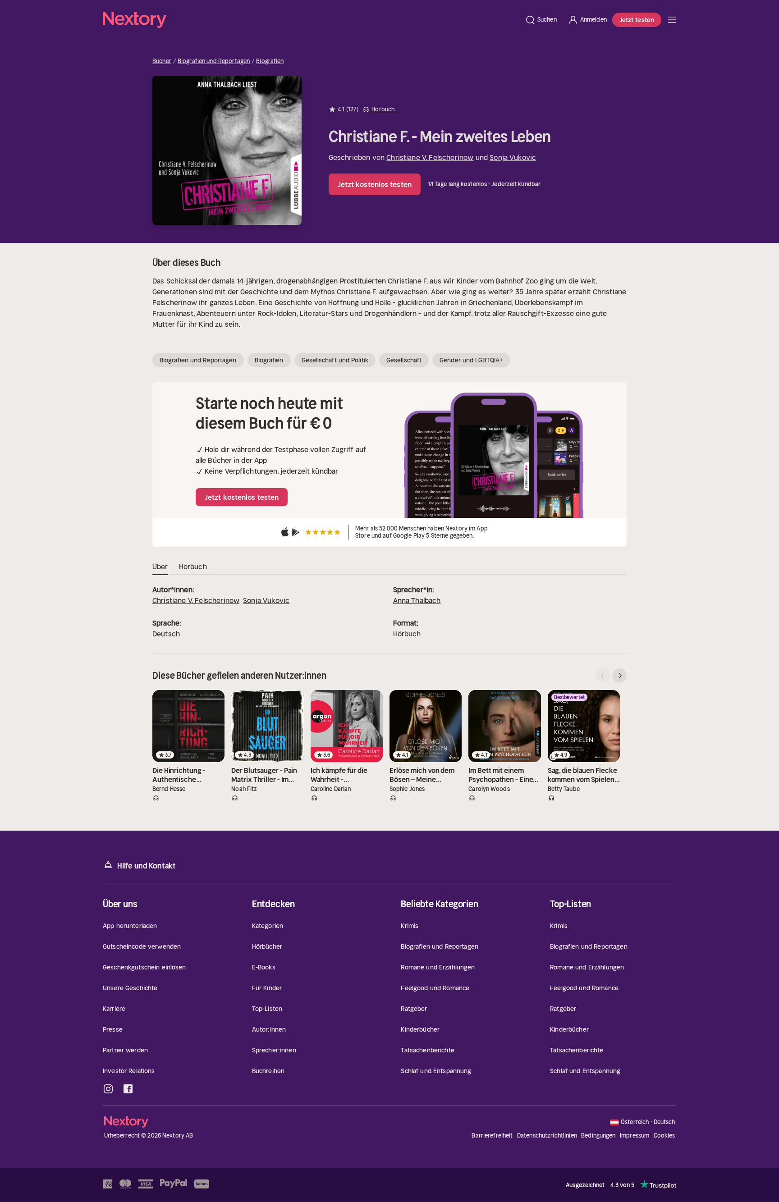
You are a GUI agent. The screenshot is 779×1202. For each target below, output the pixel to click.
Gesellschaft (404, 360)
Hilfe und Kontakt (146, 866)
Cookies (664, 1135)
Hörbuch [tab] (193, 566)
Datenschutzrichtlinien (547, 1135)
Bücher (161, 61)
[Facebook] (128, 1088)
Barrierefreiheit (492, 1135)
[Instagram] (108, 1088)
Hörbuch (407, 633)
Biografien (270, 61)
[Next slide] (619, 675)
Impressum (634, 1135)
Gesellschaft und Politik (335, 360)
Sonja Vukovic (513, 157)
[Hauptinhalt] (672, 20)
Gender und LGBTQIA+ (471, 360)
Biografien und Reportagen (214, 61)
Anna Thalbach (417, 600)
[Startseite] (311, 20)
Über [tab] (160, 566)
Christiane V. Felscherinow (429, 157)
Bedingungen (598, 1135)
